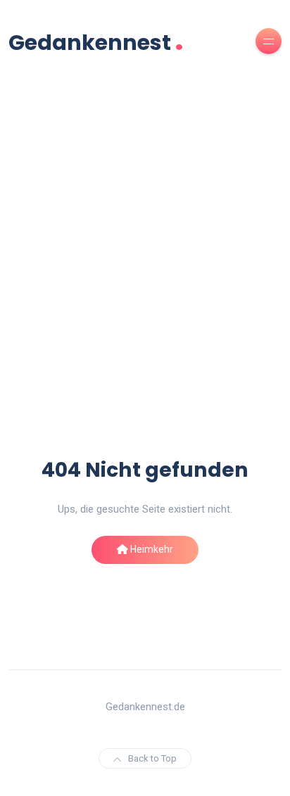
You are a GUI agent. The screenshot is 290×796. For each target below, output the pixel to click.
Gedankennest (96, 41)
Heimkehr (150, 549)
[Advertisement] (145, 304)
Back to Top (152, 758)
